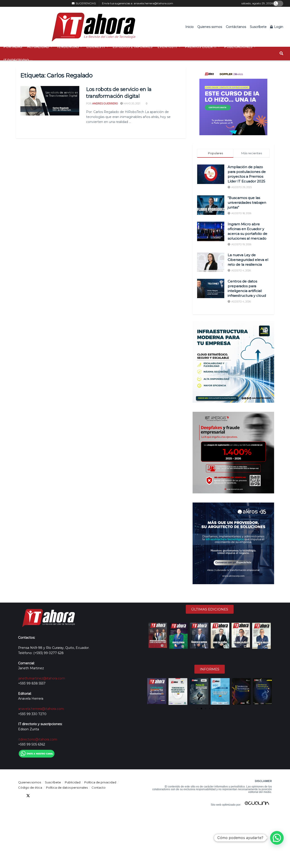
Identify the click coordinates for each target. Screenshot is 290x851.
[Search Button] (281, 53)
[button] (151, 691)
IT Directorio (16, 60)
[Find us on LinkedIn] (36, 795)
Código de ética (30, 787)
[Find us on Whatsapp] (61, 795)
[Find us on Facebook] (20, 795)
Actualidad (38, 47)
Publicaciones (238, 47)
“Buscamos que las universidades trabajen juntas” (247, 202)
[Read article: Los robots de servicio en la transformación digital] (49, 100)
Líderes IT (95, 47)
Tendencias (68, 47)
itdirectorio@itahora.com (37, 739)
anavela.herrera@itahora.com (153, 3)
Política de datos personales (67, 787)
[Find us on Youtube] (44, 795)
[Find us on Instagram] (52, 795)
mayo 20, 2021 (131, 103)
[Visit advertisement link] (233, 101)
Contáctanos (236, 27)
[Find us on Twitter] (28, 795)
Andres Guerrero (105, 103)
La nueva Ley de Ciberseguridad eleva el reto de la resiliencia (248, 260)
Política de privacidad (100, 782)
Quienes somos (209, 27)
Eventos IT (167, 47)
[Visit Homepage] (91, 27)
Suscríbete (258, 27)
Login (278, 27)
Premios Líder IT (201, 47)
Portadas (12, 47)
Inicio (189, 27)
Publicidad (72, 782)
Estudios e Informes (132, 47)
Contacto (99, 787)
